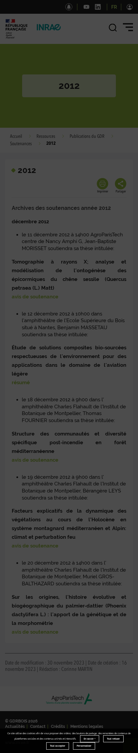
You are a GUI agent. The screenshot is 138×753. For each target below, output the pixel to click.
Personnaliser (84, 745)
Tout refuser (113, 738)
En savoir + (89, 738)
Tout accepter (57, 745)
